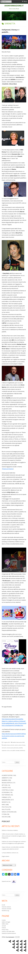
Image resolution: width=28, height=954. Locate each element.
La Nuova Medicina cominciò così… (10, 852)
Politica (5, 807)
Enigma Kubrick (5, 856)
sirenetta (17, 750)
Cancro (4, 787)
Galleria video (5, 924)
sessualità (12, 750)
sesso (8, 750)
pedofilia (21, 747)
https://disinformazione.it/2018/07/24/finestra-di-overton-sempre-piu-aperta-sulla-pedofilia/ (14, 736)
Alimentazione (7, 775)
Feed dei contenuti (6, 907)
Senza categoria (8, 812)
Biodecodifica (7, 783)
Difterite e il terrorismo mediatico (10, 830)
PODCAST (6, 821)
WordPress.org (5, 910)
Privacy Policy (5, 929)
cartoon (20, 745)
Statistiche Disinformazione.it (9, 933)
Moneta (5, 802)
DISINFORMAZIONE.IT (14, 6)
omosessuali (10, 747)
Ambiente (5, 778)
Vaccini (4, 817)
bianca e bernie (10, 745)
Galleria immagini (6, 922)
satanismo (4, 750)
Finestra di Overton (7, 469)
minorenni (4, 747)
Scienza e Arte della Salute (8, 931)
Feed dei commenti (6, 908)
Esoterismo (6, 795)
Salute (4, 809)
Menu (25, 1)
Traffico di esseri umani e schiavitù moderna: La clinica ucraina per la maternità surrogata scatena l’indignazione (14, 835)
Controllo (6, 790)
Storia (4, 814)
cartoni (16, 745)
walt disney (22, 750)
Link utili (4, 926)
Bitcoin (4, 785)
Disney (23, 745)
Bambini (14, 742)
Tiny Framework (10, 937)
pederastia (15, 747)
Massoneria (19, 742)
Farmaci (4, 797)
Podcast (4, 927)
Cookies (4, 920)
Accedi (3, 905)
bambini (5, 745)
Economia (5, 792)
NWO (23, 742)
